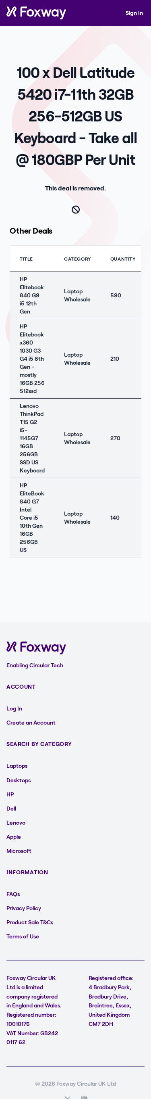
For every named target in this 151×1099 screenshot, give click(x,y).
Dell (11, 808)
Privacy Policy (23, 908)
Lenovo (15, 822)
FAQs (13, 893)
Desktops (18, 780)
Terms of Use (22, 936)
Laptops (16, 765)
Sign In (134, 12)
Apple (13, 836)
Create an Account (31, 722)
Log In (14, 708)
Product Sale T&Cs (29, 922)
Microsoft (18, 850)
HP (10, 794)
